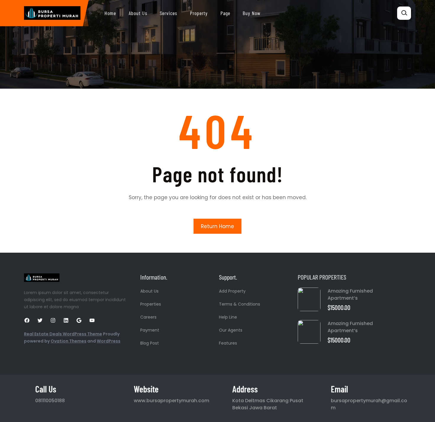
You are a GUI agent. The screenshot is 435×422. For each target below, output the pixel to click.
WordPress (108, 341)
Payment (149, 330)
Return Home (217, 226)
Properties (150, 304)
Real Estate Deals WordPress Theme (63, 334)
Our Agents (230, 330)
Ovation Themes (68, 341)
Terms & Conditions (239, 304)
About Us (149, 291)
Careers (148, 317)
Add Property (232, 291)
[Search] (404, 13)
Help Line (228, 317)
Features (228, 343)
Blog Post (149, 343)
